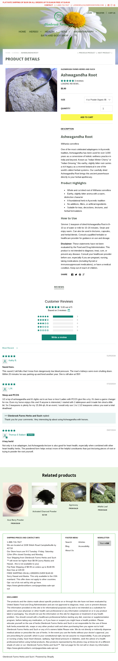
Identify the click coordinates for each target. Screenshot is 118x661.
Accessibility (83, 546)
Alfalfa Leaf (102, 507)
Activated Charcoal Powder (45, 511)
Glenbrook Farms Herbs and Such (78, 69)
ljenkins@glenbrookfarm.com (88, 5)
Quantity (65, 108)
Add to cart (86, 117)
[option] (31, 90)
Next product (104, 53)
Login (89, 13)
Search (68, 542)
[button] (68, 81)
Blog (67, 546)
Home (22, 31)
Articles (81, 542)
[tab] (59, 287)
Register (100, 13)
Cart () (111, 13)
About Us (69, 550)
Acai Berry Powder (15, 520)
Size (63, 100)
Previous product (87, 53)
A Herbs (15, 53)
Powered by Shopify (45, 657)
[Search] (76, 36)
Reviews (59, 287)
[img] (8, 356)
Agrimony (73, 505)
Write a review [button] (59, 337)
